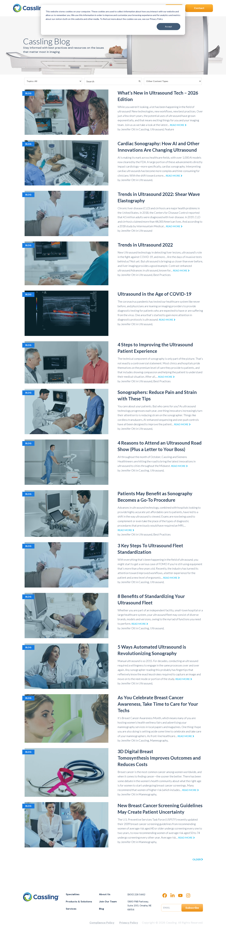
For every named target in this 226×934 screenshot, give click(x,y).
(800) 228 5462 (136, 894)
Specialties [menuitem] (72, 894)
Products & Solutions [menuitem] (79, 901)
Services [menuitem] (71, 908)
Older (196, 859)
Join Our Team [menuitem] (108, 901)
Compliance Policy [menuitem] (101, 922)
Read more (177, 124)
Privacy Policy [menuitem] (128, 922)
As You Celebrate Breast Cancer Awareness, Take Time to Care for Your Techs (158, 704)
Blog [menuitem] (101, 908)
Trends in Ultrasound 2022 (145, 244)
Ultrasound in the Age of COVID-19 (154, 294)
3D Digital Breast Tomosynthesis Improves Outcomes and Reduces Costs (159, 758)
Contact (199, 8)
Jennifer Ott (128, 129)
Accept (168, 26)
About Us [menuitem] (104, 894)
